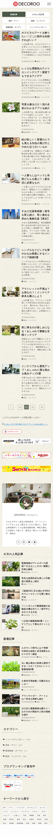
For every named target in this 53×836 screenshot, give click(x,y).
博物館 (31, 815)
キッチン (43, 807)
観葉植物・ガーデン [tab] (13, 27)
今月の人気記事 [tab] (38, 14)
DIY (4, 807)
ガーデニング (32, 807)
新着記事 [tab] (13, 14)
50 (42, 407)
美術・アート (13, 745)
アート (11, 807)
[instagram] (24, 542)
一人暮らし (16, 815)
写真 (24, 815)
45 (33, 407)
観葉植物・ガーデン (16, 750)
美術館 (11, 823)
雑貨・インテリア (15, 756)
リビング (6, 815)
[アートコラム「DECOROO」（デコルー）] (26, 4)
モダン (44, 811)
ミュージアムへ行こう (17, 739)
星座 (18, 819)
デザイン (35, 811)
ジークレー (15, 811)
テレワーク (25, 811)
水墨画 (31, 819)
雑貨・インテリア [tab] (38, 20)
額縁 (40, 823)
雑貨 (33, 823)
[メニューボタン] (49, 4)
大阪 (38, 815)
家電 (4, 819)
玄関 (46, 819)
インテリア (20, 807)
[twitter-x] (18, 542)
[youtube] (29, 542)
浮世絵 (39, 819)
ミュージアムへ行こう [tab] (38, 27)
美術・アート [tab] (14, 20)
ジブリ (5, 811)
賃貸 (27, 823)
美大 (4, 823)
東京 (24, 819)
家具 (44, 815)
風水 (46, 823)
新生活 (11, 819)
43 (20, 407)
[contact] (34, 542)
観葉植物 (20, 823)
